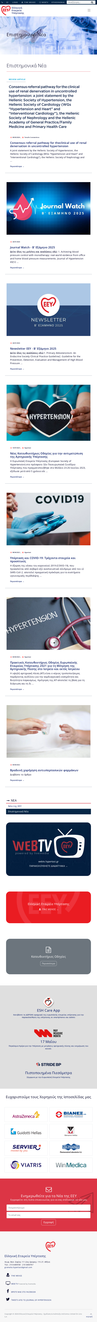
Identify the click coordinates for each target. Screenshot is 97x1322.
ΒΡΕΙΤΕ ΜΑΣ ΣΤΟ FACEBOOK (23, 1292)
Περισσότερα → (17, 166)
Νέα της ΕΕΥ (15, 806)
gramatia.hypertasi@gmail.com (18, 1267)
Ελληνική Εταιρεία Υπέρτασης (48, 904)
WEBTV (44, 2)
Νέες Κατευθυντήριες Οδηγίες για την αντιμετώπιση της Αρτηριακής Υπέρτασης (46, 455)
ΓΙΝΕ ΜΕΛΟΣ (29, 2)
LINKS (15, 2)
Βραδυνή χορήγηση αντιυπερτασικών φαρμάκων (44, 770)
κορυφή (89, 1317)
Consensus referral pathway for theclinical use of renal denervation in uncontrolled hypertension (48, 144)
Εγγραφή (48, 1222)
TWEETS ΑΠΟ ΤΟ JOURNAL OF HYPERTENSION (31, 1300)
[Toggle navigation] (89, 10)
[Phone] (2, 2)
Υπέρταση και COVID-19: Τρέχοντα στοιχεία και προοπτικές (43, 559)
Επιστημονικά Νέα (18, 811)
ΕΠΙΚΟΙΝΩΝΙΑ (58, 2)
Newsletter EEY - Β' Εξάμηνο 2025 (33, 348)
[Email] (7, 2)
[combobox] (81, 2)
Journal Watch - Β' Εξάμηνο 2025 (32, 247)
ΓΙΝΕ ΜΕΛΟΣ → (50, 909)
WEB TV (23, 1284)
